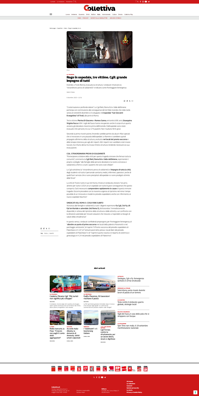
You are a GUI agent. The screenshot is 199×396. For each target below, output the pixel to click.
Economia (81, 14)
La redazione (60, 1)
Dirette (120, 14)
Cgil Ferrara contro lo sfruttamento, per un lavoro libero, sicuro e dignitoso (108, 334)
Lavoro (68, 14)
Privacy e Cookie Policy (134, 392)
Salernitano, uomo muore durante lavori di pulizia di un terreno (131, 291)
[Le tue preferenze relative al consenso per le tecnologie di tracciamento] (195, 392)
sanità (51, 233)
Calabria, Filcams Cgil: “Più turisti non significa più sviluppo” (64, 297)
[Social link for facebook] (140, 1)
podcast (85, 18)
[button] (124, 101)
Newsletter (69, 1)
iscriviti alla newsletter (99, 18)
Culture (114, 14)
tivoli (46, 233)
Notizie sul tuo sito (133, 388)
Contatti (52, 1)
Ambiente (74, 14)
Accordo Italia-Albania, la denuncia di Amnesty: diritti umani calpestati (73, 333)
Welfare (93, 14)
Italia (98, 14)
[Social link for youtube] (146, 1)
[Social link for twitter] (138, 1)
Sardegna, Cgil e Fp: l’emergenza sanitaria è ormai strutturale (131, 279)
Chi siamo (130, 381)
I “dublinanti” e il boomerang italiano (90, 331)
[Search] (75, 2)
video (79, 18)
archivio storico (115, 18)
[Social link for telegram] (148, 1)
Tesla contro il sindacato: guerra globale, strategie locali (131, 303)
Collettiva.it (56, 387)
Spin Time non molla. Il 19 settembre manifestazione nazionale (133, 326)
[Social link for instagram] (143, 1)
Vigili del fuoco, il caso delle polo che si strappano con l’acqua (133, 315)
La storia (129, 390)
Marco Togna (71, 92)
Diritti (87, 14)
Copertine (59, 28)
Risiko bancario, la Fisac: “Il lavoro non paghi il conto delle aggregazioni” (57, 333)
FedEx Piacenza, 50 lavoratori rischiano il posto (97, 297)
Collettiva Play (128, 14)
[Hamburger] (51, 14)
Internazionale (106, 14)
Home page (53, 28)
